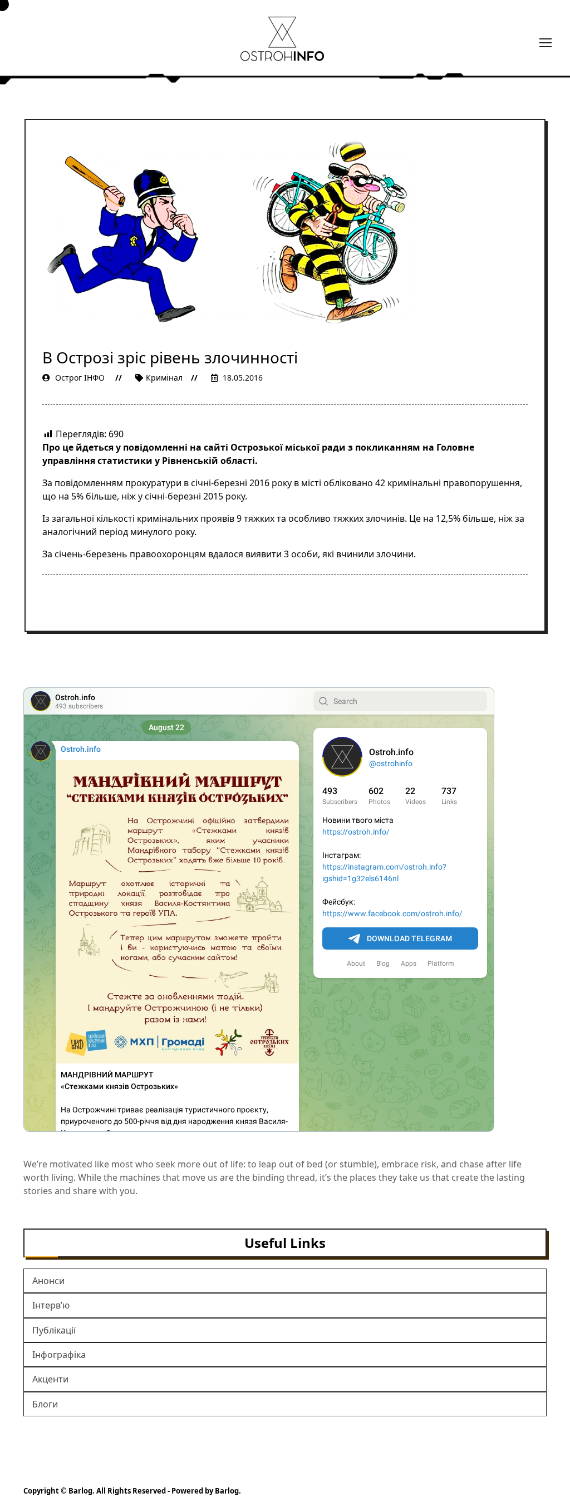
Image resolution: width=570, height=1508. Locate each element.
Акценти (50, 1379)
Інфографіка (59, 1355)
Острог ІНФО (80, 377)
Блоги (45, 1404)
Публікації (54, 1330)
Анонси (48, 1281)
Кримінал (164, 377)
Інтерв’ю (51, 1305)
